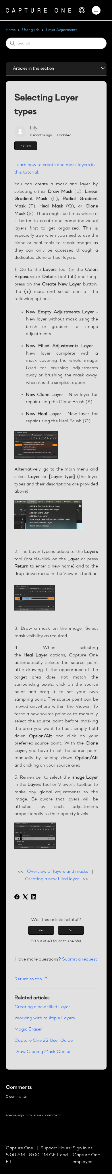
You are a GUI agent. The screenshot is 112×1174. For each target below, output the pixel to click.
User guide (31, 30)
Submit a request (79, 959)
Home (11, 30)
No (71, 930)
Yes (41, 930)
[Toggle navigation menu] (96, 10)
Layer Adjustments (61, 30)
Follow (25, 145)
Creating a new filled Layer (42, 1007)
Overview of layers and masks (57, 871)
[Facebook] (17, 896)
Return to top (28, 979)
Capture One (20, 1148)
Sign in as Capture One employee (86, 1155)
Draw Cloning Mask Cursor (42, 1051)
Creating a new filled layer (52, 879)
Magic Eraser (28, 1029)
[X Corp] (25, 896)
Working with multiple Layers (44, 1018)
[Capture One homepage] (45, 10)
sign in (23, 1115)
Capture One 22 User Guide (43, 1040)
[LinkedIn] (33, 896)
